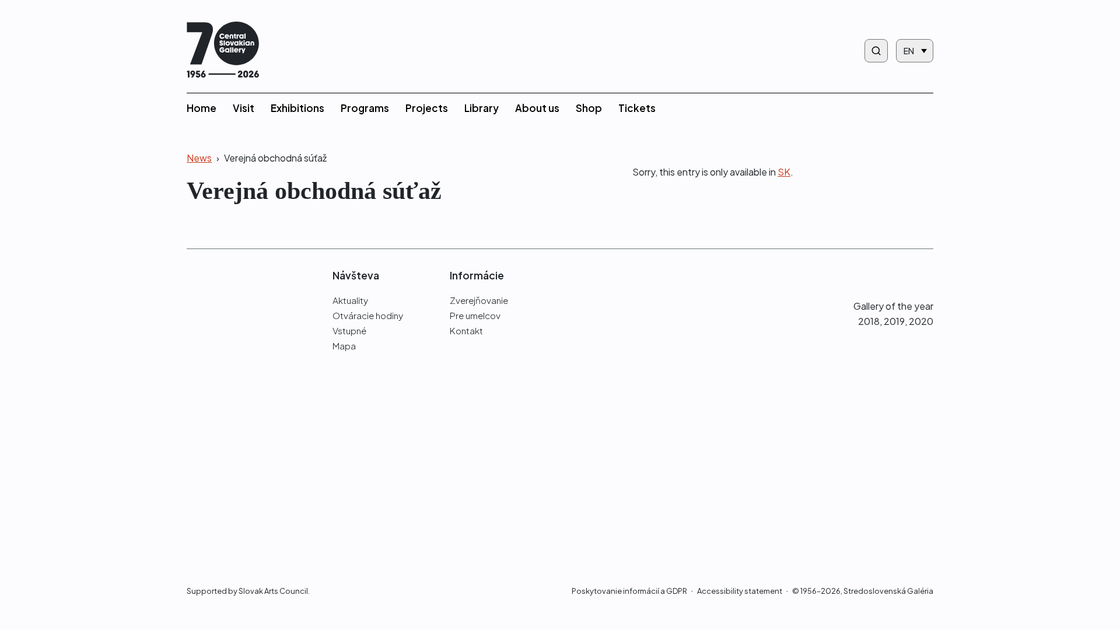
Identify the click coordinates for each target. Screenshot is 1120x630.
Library (481, 108)
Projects (426, 108)
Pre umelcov (475, 315)
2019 (894, 321)
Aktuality (350, 300)
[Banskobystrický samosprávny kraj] (241, 427)
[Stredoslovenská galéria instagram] (903, 275)
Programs (365, 108)
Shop (589, 108)
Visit (243, 108)
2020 (921, 321)
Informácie (477, 275)
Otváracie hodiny (367, 315)
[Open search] (876, 50)
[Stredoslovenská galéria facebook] (882, 275)
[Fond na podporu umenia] (241, 523)
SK (784, 172)
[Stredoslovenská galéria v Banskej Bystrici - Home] (223, 51)
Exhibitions (297, 108)
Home (201, 108)
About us (537, 108)
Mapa (344, 345)
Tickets (637, 108)
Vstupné (349, 330)
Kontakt (466, 330)
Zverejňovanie (479, 300)
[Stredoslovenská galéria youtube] (926, 275)
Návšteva (355, 275)
